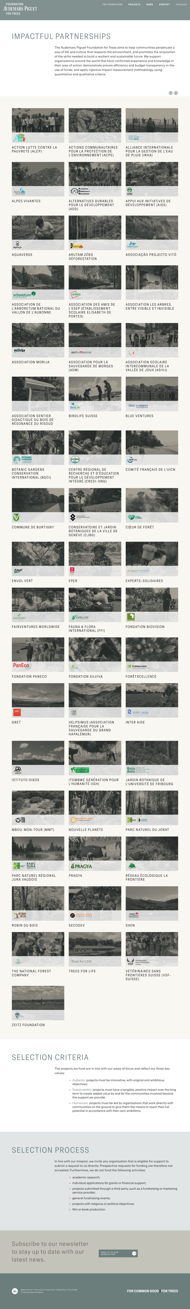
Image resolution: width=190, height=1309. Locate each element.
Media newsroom (27, 1290)
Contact (164, 4)
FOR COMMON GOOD (143, 1291)
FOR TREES (169, 1291)
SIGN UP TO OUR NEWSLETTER (109, 1253)
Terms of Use (39, 1290)
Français (181, 4)
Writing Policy (61, 1290)
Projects (134, 4)
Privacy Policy (50, 1290)
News (149, 4)
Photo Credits (72, 1290)
